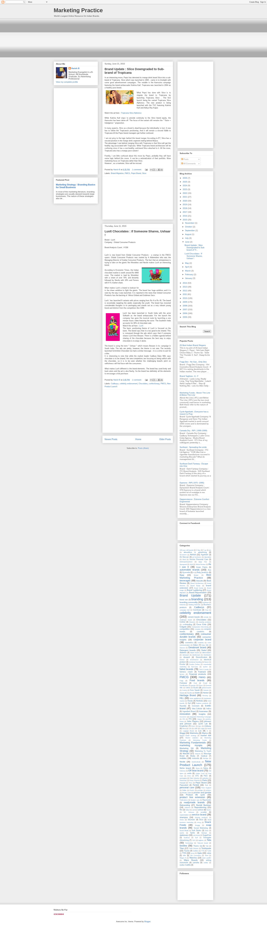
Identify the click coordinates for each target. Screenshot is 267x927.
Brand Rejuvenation (198, 592)
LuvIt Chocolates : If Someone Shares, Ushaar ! (193, 256)
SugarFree (207, 835)
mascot (197, 753)
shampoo (184, 817)
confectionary (154, 384)
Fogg (181, 680)
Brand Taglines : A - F (189, 376)
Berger (196, 575)
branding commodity (189, 602)
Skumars (191, 820)
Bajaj (182, 575)
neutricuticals (196, 762)
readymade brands (194, 802)
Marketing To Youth (203, 751)
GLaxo (195, 688)
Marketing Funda (200, 740)
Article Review (200, 564)
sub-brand (196, 835)
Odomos (183, 771)
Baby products (202, 572)
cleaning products (205, 622)
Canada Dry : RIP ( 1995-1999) (193, 430)
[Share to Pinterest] (161, 169)
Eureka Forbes (194, 664)
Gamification (184, 685)
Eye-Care (194, 667)
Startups (204, 833)
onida (189, 773)
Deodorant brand (197, 647)
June (187, 242)
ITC (190, 719)
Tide (207, 846)
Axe (209, 570)
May (187, 263)
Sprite (192, 833)
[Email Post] (146, 170)
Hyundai (183, 706)
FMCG (127, 173)
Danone (182, 648)
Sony (206, 830)
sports (182, 833)
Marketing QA (187, 748)
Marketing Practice (78, 10)
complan (198, 629)
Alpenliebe (207, 557)
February (189, 274)
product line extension (192, 797)
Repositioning (200, 807)
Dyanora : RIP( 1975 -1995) (192, 483)
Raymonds (206, 800)
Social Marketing (201, 828)
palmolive (205, 778)
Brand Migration (117, 173)
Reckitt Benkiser (203, 805)
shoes (182, 820)
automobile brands (190, 569)
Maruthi (186, 753)
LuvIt (141, 326)
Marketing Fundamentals (193, 742)
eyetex (205, 667)
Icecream (195, 706)
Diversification (201, 657)
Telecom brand (202, 843)
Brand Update (190, 595)
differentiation (206, 652)
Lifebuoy (207, 726)
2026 (185, 178)
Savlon (209, 810)
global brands (206, 688)
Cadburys (115, 384)
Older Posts (165, 439)
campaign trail (184, 610)
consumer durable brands (195, 635)
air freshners (196, 557)
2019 (185, 204)
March (188, 271)
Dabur (195, 645)
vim (184, 855)
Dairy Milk (205, 645)
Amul (184, 559)
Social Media (184, 830)
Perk (206, 785)
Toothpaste (206, 848)
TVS (184, 853)
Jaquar (199, 719)
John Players (193, 721)
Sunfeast (187, 837)
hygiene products (202, 703)
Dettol (204, 650)
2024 (185, 185)
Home (138, 439)
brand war (184, 600)
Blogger (147, 921)
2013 (185, 287)
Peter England (206, 788)
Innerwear (203, 711)
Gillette (188, 688)
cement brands (194, 617)
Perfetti (196, 785)
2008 (185, 306)
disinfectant (196, 655)
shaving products (201, 817)
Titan (182, 848)
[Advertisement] (133, 37)
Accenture (183, 555)
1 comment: (137, 170)
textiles (183, 845)
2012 (185, 290)
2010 (185, 298)
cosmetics (189, 643)
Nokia (205, 768)
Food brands (197, 680)
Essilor (182, 664)
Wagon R (183, 858)
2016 (185, 216)
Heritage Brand (188, 695)
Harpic (182, 693)
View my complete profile (67, 82)
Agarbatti (204, 555)
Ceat (206, 610)
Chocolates (143, 384)
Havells (189, 693)
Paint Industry (194, 778)
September (190, 230)
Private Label (186, 792)
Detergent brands (188, 650)
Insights (202, 714)
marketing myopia (191, 745)
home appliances (195, 698)
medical (204, 756)
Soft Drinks (196, 830)
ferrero (182, 674)
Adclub (193, 554)
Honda (190, 701)
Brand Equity (196, 585)
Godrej (184, 690)
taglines (201, 840)
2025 (185, 182)
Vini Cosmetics (195, 855)
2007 (185, 309)
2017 (185, 212)
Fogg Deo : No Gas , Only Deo (193, 362)
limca (184, 728)
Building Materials (194, 605)
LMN (195, 728)
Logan (202, 728)
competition (185, 629)
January (189, 278)
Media (192, 756)
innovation (185, 714)
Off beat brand (195, 770)
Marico (205, 733)
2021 (185, 197)
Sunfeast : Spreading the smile (193, 447)
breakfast (205, 602)
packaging (183, 778)
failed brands (186, 669)
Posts (185, 159)
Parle (204, 780)
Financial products (197, 674)
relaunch (187, 807)
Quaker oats (195, 800)
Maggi (182, 733)
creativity (201, 642)
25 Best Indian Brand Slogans (193, 345)
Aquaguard (183, 564)
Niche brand (185, 768)
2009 (185, 302)
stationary (184, 835)
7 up (204, 550)
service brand (199, 814)
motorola (195, 758)
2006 (185, 313)
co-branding (187, 624)
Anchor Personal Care (199, 559)
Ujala (199, 853)
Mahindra (194, 733)
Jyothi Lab (202, 724)
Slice (144, 173)
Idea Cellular (197, 709)
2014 (185, 283)
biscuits (199, 581)
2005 (185, 317)
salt (193, 810)
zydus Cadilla (185, 865)
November (190, 223)
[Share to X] (156, 169)
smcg (199, 822)
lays (199, 726)
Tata (209, 840)
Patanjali (182, 783)
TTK (202, 851)
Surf (196, 837)
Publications (184, 800)
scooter (204, 812)
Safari (187, 810)
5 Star (198, 550)
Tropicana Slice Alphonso (131, 113)
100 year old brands (186, 550)
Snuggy (197, 825)
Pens (190, 783)
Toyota (186, 851)
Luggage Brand (188, 731)
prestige (200, 790)
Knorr (193, 726)
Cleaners (192, 622)
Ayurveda (186, 572)
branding (197, 599)
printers (208, 790)
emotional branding (195, 662)
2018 (185, 208)
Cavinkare (197, 610)
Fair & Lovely (204, 669)
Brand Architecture (197, 583)
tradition (195, 851)
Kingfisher (184, 726)
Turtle (209, 851)
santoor (200, 810)
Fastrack (202, 672)
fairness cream (186, 672)
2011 (185, 294)
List (190, 728)
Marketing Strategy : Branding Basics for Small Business (75, 186)
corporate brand (202, 639)
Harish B (75, 68)
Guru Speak (195, 690)
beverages (185, 580)
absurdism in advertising (195, 552)
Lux (200, 731)
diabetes (183, 653)
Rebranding (185, 805)
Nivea (198, 768)
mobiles (183, 758)
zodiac (206, 862)
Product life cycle (195, 795)
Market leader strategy (188, 735)
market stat (206, 735)
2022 (185, 193)
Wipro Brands (191, 860)
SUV (193, 840)
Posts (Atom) (143, 448)
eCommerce (194, 659)
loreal (209, 728)
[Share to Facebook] (159, 169)
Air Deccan (184, 557)
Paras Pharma (194, 780)
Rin (181, 810)
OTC (197, 776)
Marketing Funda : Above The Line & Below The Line (195, 394)
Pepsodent (184, 785)
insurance (183, 717)
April (187, 267)
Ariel (191, 564)
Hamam (206, 690)
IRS (183, 719)
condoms (200, 632)
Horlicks (199, 701)
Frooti (205, 683)
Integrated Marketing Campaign (200, 717)
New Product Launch (195, 763)
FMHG (202, 677)
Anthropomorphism (186, 562)
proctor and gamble (202, 792)
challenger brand (186, 620)
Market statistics (192, 738)
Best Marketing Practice (195, 576)
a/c (210, 550)
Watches (193, 858)
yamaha (196, 863)
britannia (182, 605)
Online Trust (200, 773)
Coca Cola (201, 624)
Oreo (189, 776)
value (209, 853)
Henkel (205, 693)
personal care (187, 787)
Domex (182, 659)
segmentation (184, 815)
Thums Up (197, 846)
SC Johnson (189, 812)
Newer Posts (111, 439)
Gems (201, 685)
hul (189, 703)
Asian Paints (201, 567)
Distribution (207, 655)
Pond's (192, 790)
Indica (208, 709)
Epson (206, 662)
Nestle (182, 762)
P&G (206, 776)
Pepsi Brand (136, 173)
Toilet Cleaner (193, 848)
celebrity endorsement (129, 384)
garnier (193, 685)
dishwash (185, 655)
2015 (185, 219)
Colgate (183, 627)
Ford (195, 683)
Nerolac (205, 758)
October (189, 227)
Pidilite (184, 790)
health (197, 693)
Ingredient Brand (189, 711)
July (187, 238)
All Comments (189, 163)
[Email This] (151, 169)
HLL (182, 698)
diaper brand (194, 652)
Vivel (206, 855)
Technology (189, 843)
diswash (186, 657)
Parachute (183, 780)
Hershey (205, 695)
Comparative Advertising (200, 627)
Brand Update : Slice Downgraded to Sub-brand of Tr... (195, 247)
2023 (185, 189)
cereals (205, 617)
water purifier (206, 858)
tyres (192, 853)
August (188, 234)
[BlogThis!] (153, 169)
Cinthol (182, 622)
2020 (185, 201)
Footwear (183, 683)
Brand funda (198, 588)
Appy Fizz (203, 562)
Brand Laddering (194, 590)
